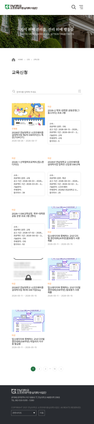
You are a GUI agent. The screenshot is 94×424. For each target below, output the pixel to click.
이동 (42, 413)
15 (55, 369)
